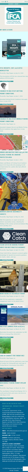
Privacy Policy (6, 416)
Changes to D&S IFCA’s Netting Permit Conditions (11, 92)
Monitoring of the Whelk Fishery (12, 293)
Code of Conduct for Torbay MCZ (12, 355)
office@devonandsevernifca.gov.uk (17, 430)
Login (2, 1)
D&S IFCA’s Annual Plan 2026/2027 (12, 326)
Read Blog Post (6, 81)
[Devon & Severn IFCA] (14, 15)
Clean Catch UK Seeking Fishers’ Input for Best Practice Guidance (12, 245)
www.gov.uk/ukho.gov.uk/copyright (13, 461)
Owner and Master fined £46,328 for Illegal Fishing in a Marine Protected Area (14, 154)
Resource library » (14, 4)
